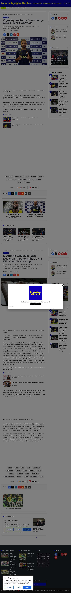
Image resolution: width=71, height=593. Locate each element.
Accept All (27, 587)
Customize (9, 587)
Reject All (18, 587)
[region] (18, 583)
